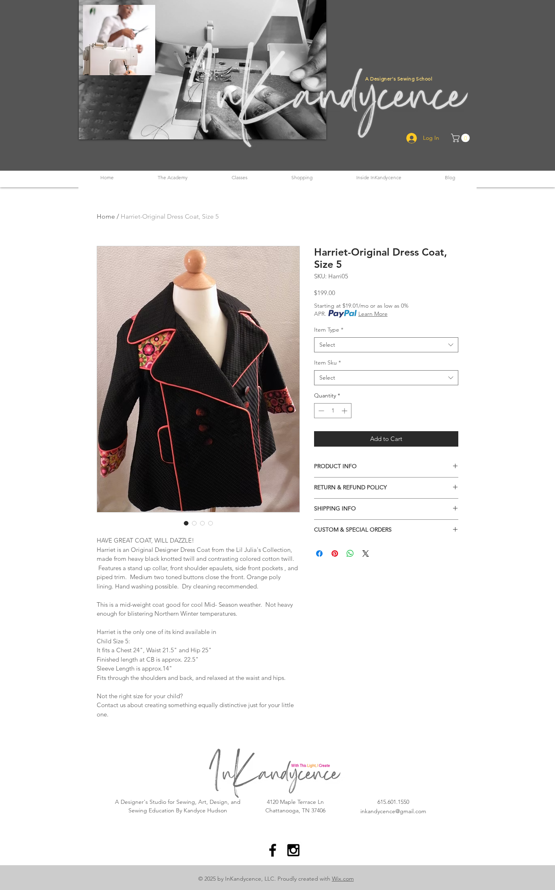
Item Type (328, 329)
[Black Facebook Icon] (272, 850)
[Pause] (89, 128)
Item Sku (327, 362)
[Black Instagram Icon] (293, 850)
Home (106, 216)
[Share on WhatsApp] (350, 553)
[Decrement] (320, 411)
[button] (173, 177)
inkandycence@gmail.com (393, 811)
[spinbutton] (332, 411)
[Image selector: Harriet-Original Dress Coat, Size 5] (186, 523)
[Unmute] (103, 128)
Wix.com (343, 878)
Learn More (373, 313)
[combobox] (386, 345)
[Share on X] (366, 553)
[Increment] (345, 411)
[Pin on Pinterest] (335, 553)
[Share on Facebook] (319, 553)
